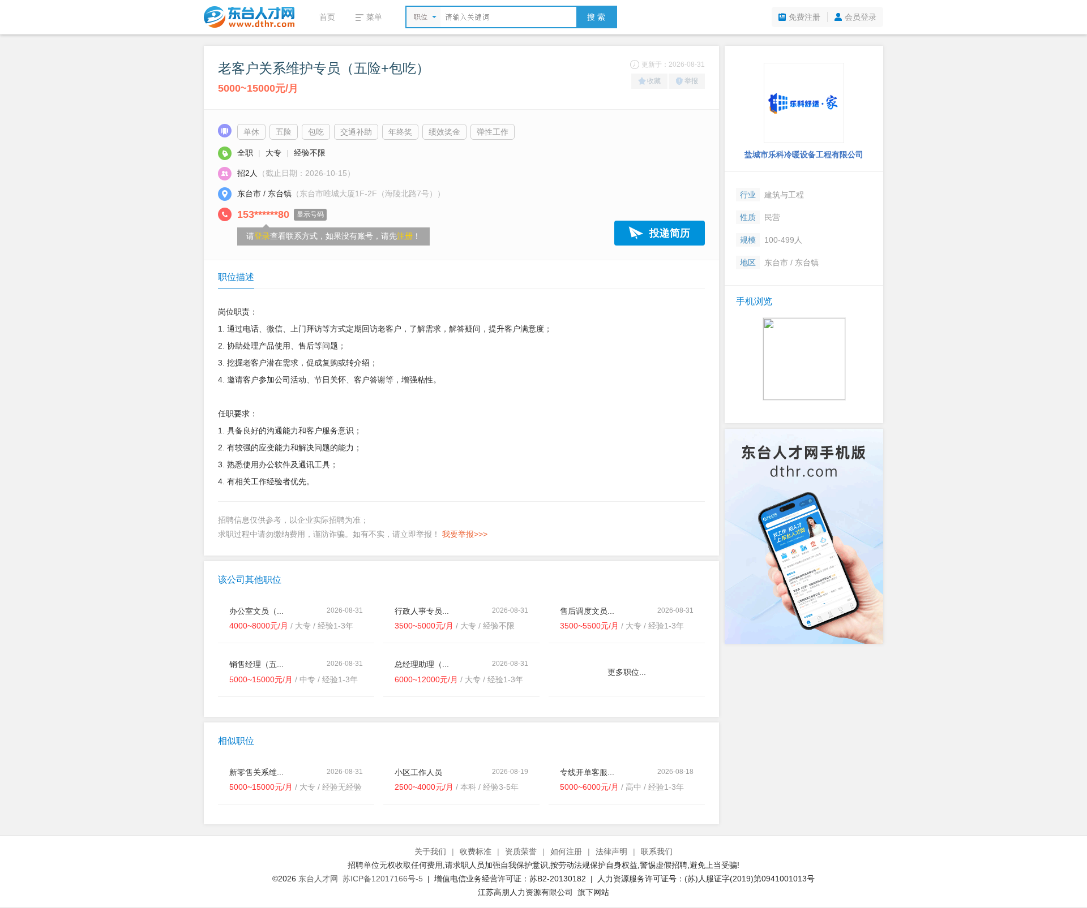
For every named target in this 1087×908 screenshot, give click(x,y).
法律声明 (611, 851)
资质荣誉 (521, 851)
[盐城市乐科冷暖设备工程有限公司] (804, 103)
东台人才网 (318, 878)
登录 (262, 235)
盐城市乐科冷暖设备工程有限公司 (803, 154)
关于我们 (430, 851)
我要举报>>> (464, 534)
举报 (691, 81)
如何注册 (566, 851)
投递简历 (669, 233)
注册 (405, 235)
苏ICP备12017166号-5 (383, 878)
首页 (327, 16)
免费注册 (804, 16)
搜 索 (596, 16)
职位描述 (236, 277)
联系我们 (657, 851)
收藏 (654, 81)
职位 (420, 17)
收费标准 (475, 851)
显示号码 (310, 214)
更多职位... (626, 672)
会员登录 (860, 16)
